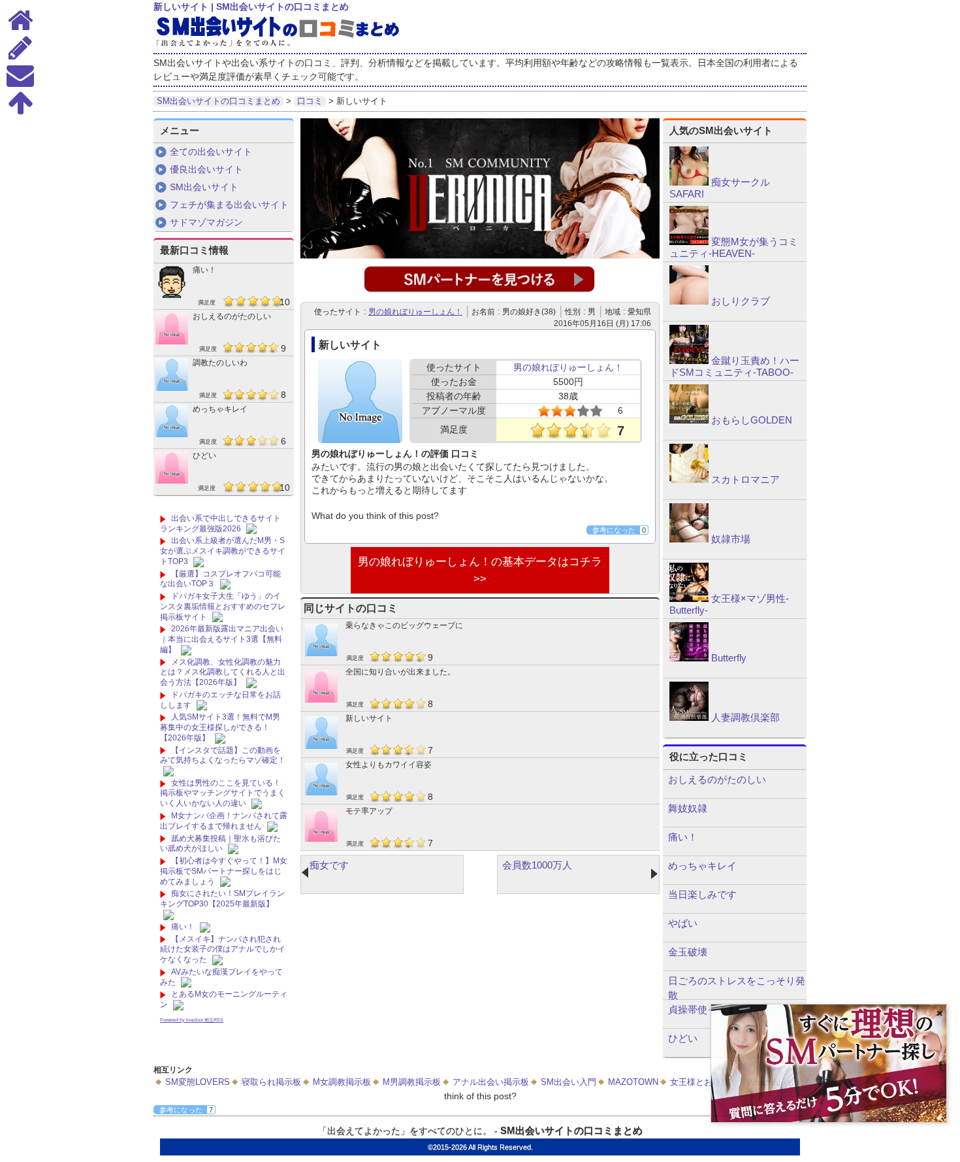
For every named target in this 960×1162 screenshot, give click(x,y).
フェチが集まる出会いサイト (229, 204)
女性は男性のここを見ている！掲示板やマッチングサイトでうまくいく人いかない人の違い (222, 793)
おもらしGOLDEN (751, 419)
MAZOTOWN (633, 1082)
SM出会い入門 (568, 1082)
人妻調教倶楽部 (745, 717)
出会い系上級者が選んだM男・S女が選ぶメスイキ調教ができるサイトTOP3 (222, 550)
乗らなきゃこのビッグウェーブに (404, 625)
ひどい (204, 455)
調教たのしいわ (220, 362)
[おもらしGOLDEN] (689, 420)
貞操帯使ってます (707, 1009)
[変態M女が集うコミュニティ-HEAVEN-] (689, 242)
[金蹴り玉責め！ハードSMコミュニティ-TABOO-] (689, 361)
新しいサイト (368, 718)
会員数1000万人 (537, 865)
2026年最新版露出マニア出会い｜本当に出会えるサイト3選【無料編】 (221, 639)
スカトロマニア (745, 479)
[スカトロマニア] (689, 479)
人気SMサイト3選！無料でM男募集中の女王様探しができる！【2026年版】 (220, 727)
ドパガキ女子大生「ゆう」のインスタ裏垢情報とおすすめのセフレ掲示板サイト (222, 606)
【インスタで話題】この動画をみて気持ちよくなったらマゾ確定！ (222, 755)
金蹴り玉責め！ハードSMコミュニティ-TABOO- (734, 366)
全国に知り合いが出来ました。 (400, 671)
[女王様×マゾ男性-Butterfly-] (689, 598)
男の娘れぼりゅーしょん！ (415, 311)
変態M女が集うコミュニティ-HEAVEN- (733, 247)
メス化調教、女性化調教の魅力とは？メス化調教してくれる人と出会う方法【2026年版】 (222, 672)
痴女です (329, 865)
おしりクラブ (740, 301)
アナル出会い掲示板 (491, 1082)
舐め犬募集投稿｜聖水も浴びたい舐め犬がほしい (220, 844)
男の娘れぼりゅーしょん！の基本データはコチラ (480, 562)
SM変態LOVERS (197, 1082)
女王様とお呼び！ (704, 1082)
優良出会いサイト (206, 169)
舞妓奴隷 (687, 808)
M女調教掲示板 (342, 1082)
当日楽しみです (702, 894)
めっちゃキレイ (220, 409)
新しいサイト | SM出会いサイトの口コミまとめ (251, 6)
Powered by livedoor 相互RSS (191, 1020)
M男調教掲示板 (412, 1082)
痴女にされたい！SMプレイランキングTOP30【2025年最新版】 (222, 898)
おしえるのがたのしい (232, 316)
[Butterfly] (689, 658)
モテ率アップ (368, 811)
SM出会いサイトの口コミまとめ (571, 1130)
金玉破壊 (687, 951)
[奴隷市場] (689, 539)
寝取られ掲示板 (271, 1082)
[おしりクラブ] (689, 301)
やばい (682, 923)
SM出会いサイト (204, 187)
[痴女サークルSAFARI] (689, 182)
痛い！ (204, 269)
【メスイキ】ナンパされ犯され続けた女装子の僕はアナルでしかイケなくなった (222, 949)
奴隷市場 (730, 538)
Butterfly (728, 657)
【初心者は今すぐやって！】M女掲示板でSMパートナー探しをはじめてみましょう (223, 871)
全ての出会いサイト (211, 151)
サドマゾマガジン (206, 222)
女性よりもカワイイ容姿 (388, 764)
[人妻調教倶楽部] (689, 717)
